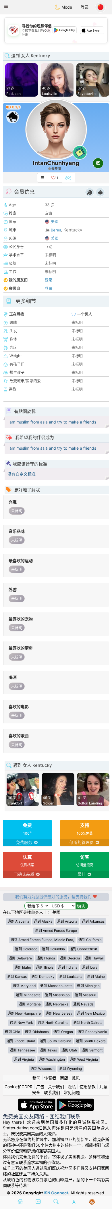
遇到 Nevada (83, 1004)
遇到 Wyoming (70, 1068)
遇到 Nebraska (57, 1004)
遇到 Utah (69, 1050)
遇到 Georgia (70, 958)
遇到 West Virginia (83, 1059)
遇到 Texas (48, 1050)
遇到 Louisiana (70, 976)
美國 (54, 221)
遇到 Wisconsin (42, 1068)
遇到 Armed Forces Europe (56, 930)
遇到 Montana (30, 1004)
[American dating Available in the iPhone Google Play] (75, 1101)
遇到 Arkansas (93, 921)
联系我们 (52, 1092)
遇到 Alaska (43, 921)
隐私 (72, 1086)
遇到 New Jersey (58, 1013)
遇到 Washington (51, 1059)
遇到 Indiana (68, 967)
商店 (64, 1077)
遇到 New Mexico (91, 1013)
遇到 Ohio (12, 1032)
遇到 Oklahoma (37, 1032)
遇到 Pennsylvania (92, 1032)
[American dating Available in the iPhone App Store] (37, 1101)
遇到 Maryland (24, 986)
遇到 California (90, 940)
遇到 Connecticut (83, 949)
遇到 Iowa (90, 967)
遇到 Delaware (20, 958)
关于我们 (56, 1086)
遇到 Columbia (53, 949)
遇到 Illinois (44, 967)
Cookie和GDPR (18, 1086)
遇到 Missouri (85, 995)
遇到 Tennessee (22, 1050)
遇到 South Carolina (55, 1041)
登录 (85, 7)
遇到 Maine (96, 976)
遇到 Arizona (67, 921)
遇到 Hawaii (94, 958)
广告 (40, 1086)
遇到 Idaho (22, 967)
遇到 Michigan (88, 986)
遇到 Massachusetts (56, 986)
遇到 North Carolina (53, 1022)
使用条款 (88, 1086)
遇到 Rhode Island (21, 1041)
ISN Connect (56, 1192)
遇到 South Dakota (91, 1041)
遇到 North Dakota (88, 1022)
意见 (76, 1077)
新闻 (36, 1077)
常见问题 (72, 1092)
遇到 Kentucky (43, 976)
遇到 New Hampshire (24, 1013)
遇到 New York (21, 1022)
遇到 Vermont (92, 1050)
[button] (6, 6)
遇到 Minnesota (28, 995)
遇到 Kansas (17, 976)
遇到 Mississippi (57, 995)
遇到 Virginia (24, 1059)
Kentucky (72, 230)
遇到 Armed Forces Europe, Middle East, (42, 940)
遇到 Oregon (63, 1032)
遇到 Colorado (26, 949)
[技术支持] (92, 1202)
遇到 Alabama (18, 921)
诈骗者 (50, 1077)
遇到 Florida (45, 958)
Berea (56, 230)
